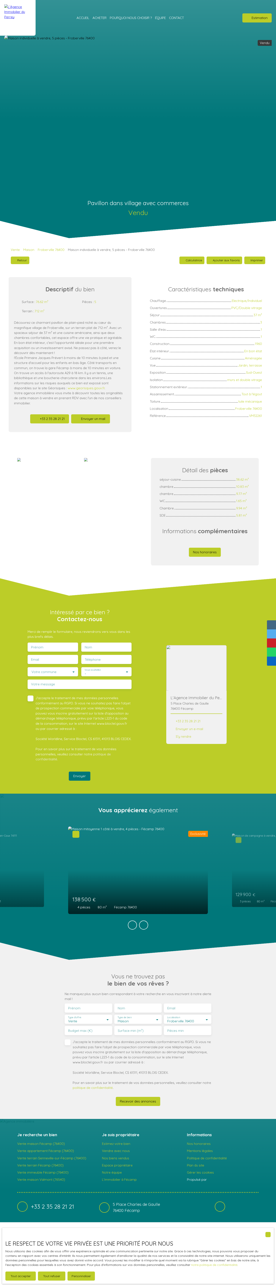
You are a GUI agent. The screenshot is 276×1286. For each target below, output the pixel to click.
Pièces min (175, 1031)
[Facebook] (220, 1206)
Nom (88, 647)
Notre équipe (112, 1172)
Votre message (43, 684)
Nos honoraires (199, 1143)
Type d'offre (74, 1017)
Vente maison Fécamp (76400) (41, 1143)
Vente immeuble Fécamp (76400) (43, 1172)
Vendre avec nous (116, 1151)
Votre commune (43, 672)
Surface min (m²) (131, 1031)
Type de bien (124, 1017)
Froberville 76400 (51, 249)
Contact (176, 18)
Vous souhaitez (93, 670)
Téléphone (93, 659)
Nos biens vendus (115, 1158)
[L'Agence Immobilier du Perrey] (18, 18)
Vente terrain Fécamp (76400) (40, 1165)
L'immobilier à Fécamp (119, 1179)
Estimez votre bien (116, 1143)
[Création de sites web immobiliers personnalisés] (218, 1179)
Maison (28, 249)
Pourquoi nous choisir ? (131, 18)
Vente (15, 249)
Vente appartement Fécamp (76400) (45, 1151)
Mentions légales (200, 1151)
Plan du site (195, 1165)
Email (35, 659)
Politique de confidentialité (207, 1158)
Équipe (160, 18)
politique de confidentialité (93, 1087)
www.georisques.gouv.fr (86, 388)
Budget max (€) (80, 1031)
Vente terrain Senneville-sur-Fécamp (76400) (51, 1158)
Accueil (83, 18)
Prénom (37, 647)
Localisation (173, 1017)
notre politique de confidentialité (214, 1265)
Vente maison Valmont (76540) (41, 1179)
